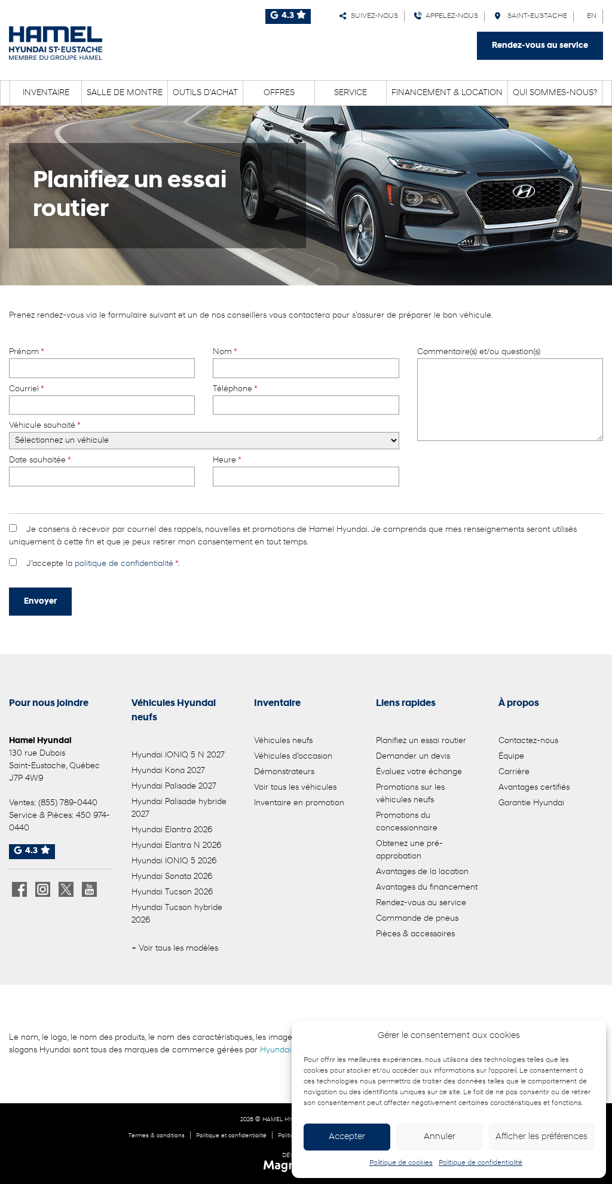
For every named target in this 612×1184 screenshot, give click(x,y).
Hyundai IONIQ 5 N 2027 (178, 755)
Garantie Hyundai (531, 803)
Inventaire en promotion (299, 803)
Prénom (26, 352)
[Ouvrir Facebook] (19, 889)
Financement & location (447, 93)
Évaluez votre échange (419, 772)
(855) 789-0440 (67, 803)
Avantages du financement (427, 887)
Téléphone (235, 389)
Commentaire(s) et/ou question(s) (478, 352)
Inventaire (46, 93)
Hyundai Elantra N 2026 (176, 845)
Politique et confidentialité (231, 1136)
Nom (225, 352)
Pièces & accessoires (415, 934)
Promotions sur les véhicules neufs (410, 794)
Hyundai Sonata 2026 (171, 876)
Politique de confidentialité (480, 1163)
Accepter (347, 1137)
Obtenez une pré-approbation (409, 850)
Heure (227, 460)
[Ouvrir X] (66, 889)
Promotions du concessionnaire (406, 822)
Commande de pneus (417, 918)
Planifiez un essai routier (421, 740)
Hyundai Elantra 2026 (171, 830)
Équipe (511, 756)
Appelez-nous (450, 16)
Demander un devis (413, 756)
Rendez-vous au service (540, 45)
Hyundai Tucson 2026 (172, 892)
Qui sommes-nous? (555, 93)
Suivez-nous (372, 16)
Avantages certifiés (534, 787)
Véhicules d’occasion (293, 756)
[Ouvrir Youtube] (89, 889)
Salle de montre (125, 93)
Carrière (514, 772)
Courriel (26, 389)
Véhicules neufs (283, 740)
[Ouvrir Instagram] (42, 889)
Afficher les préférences (541, 1137)
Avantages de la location (422, 872)
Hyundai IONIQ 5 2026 (173, 861)
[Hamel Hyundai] (55, 43)
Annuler (439, 1137)
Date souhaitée (40, 460)
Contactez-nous (528, 740)
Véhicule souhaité (44, 425)
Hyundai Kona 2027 (168, 770)
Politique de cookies (401, 1163)
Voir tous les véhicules (295, 787)
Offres (279, 93)
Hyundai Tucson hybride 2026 (176, 914)
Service (350, 93)
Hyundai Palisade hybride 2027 (179, 808)
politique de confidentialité (124, 563)
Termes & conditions (156, 1136)
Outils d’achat (205, 93)
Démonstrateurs (284, 772)
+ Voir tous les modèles (174, 948)
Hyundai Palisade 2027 (173, 786)
